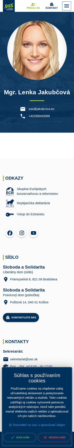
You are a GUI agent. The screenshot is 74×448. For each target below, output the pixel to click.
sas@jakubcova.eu (41, 109)
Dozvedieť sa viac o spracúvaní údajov (39, 425)
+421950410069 (39, 116)
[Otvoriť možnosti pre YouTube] (33, 232)
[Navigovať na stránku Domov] (9, 6)
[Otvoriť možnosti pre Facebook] (9, 232)
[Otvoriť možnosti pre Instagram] (21, 232)
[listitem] (37, 191)
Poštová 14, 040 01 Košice (29, 302)
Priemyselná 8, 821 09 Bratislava (33, 279)
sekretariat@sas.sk (24, 359)
